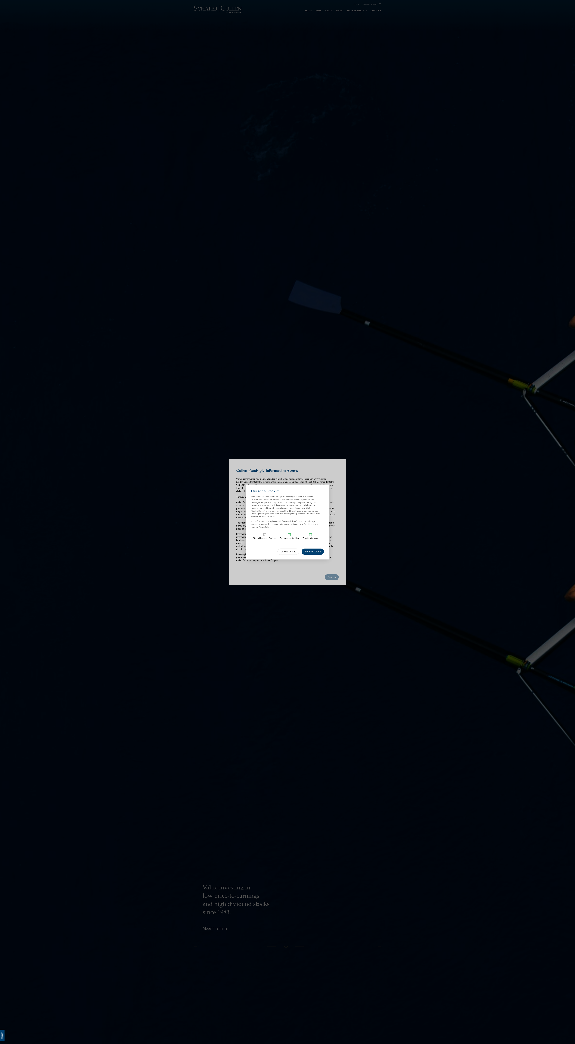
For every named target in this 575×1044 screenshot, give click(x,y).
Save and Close (313, 551)
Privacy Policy (264, 527)
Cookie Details (288, 551)
